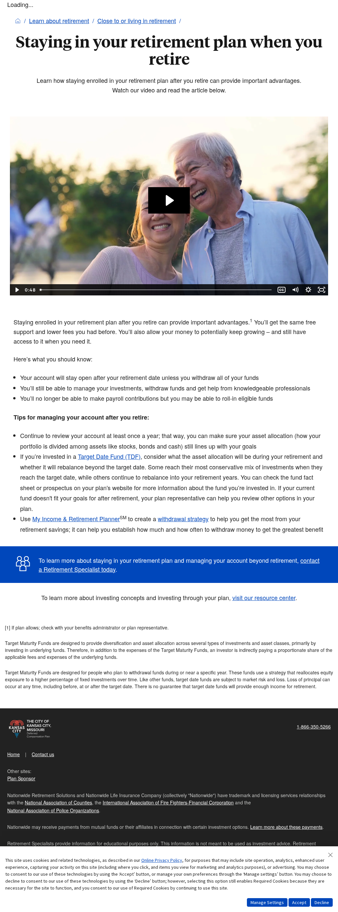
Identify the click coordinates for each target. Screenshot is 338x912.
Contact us (43, 754)
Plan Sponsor (21, 778)
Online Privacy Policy (161, 860)
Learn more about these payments (286, 827)
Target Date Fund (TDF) (109, 456)
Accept (299, 902)
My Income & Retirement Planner (76, 518)
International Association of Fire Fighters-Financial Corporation (168, 802)
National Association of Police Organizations (53, 810)
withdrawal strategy (183, 518)
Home (13, 754)
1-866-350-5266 (314, 726)
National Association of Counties (58, 802)
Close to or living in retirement (136, 20)
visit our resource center (263, 597)
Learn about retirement (59, 20)
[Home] (18, 20)
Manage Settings (267, 902)
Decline (322, 902)
